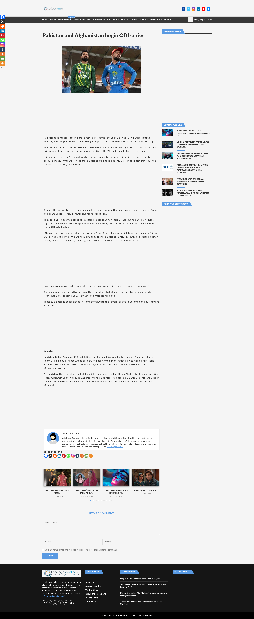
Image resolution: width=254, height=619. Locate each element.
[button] (47, 485)
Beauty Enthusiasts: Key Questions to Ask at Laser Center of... (193, 133)
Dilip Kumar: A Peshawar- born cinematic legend (140, 578)
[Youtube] (203, 9)
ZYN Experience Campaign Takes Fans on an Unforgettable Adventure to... (192, 156)
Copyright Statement (95, 594)
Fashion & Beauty (82, 20)
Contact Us (90, 601)
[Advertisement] (123, 9)
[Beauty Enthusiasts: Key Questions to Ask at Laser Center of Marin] (116, 477)
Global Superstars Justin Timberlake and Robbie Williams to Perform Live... (193, 193)
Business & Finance (101, 20)
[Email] (208, 9)
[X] (50, 456)
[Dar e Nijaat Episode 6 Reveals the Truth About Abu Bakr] (145, 477)
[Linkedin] (198, 9)
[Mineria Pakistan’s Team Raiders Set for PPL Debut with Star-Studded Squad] (167, 144)
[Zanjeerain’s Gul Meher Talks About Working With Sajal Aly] (86, 477)
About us (89, 582)
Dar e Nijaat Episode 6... (145, 490)
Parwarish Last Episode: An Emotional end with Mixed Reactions (190, 181)
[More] (91, 456)
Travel (134, 20)
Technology (156, 20)
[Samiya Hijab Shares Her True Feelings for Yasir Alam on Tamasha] (57, 477)
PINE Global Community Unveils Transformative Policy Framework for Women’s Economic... (192, 169)
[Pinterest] (64, 456)
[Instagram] (193, 9)
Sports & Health (120, 20)
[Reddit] (55, 456)
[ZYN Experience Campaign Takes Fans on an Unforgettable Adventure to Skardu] (167, 155)
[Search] (190, 19)
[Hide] (1, 68)
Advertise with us (93, 586)
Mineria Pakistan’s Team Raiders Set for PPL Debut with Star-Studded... (193, 144)
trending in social (115, 447)
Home (44, 20)
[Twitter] (188, 9)
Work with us (91, 590)
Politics (144, 20)
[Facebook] (183, 9)
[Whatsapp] (68, 456)
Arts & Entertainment (60, 19)
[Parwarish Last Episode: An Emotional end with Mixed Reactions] (167, 181)
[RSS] (82, 456)
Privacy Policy (91, 598)
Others (167, 20)
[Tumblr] (77, 456)
